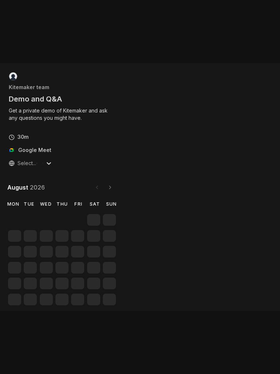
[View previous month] (97, 187)
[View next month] (110, 187)
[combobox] (18, 163)
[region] (62, 114)
